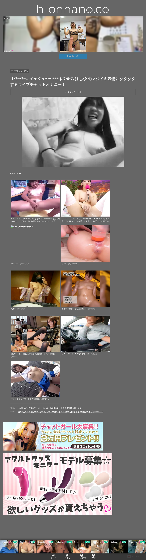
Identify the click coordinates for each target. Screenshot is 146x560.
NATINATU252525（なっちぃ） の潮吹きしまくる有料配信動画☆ (50, 408)
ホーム (53, 558)
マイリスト (67, 558)
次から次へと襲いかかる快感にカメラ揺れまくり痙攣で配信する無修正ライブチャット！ (60, 411)
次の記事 (82, 558)
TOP (94, 558)
